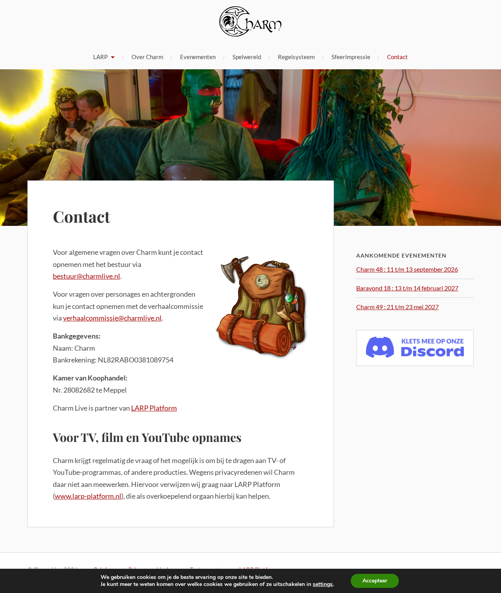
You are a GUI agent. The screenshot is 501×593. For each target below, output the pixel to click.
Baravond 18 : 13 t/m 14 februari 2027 (407, 288)
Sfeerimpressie (351, 56)
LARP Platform (154, 408)
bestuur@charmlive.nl (86, 276)
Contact (397, 56)
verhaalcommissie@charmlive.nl (112, 318)
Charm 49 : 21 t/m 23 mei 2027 (397, 306)
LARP (100, 56)
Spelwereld (246, 56)
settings (323, 584)
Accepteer (374, 580)
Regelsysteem (296, 56)
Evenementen (198, 56)
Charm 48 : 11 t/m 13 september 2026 (407, 269)
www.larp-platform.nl (88, 496)
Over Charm (147, 56)
